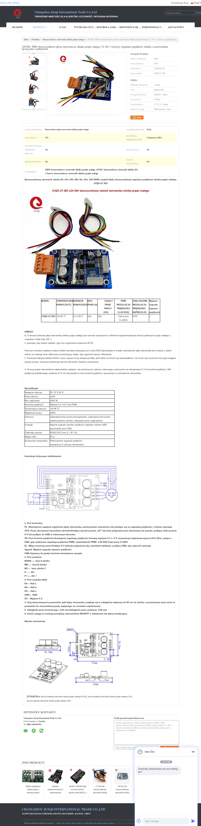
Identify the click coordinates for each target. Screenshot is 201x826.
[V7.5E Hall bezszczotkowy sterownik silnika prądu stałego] (100, 776)
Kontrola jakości (108, 27)
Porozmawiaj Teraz (179, 3)
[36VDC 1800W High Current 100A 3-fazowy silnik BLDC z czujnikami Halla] (78, 776)
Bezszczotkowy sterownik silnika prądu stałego (63, 39)
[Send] (193, 821)
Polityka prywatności (46, 823)
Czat (138, 117)
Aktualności (176, 27)
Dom (26, 39)
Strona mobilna (31, 823)
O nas (62, 27)
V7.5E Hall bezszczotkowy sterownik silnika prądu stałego (100, 791)
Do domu (17, 27)
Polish (196, 3)
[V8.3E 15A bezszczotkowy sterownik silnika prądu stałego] (122, 776)
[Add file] (139, 821)
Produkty (39, 27)
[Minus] (193, 752)
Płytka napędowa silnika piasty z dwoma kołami (33, 789)
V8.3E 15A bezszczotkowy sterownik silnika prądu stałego (122, 791)
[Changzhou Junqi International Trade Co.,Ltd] (17, 14)
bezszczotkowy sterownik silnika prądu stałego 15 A (110, 697)
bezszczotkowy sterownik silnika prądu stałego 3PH (49, 701)
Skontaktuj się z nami (130, 27)
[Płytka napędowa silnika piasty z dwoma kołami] (33, 776)
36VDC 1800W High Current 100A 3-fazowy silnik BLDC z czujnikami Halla (78, 791)
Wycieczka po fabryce (85, 27)
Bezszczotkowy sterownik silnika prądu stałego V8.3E (64, 697)
